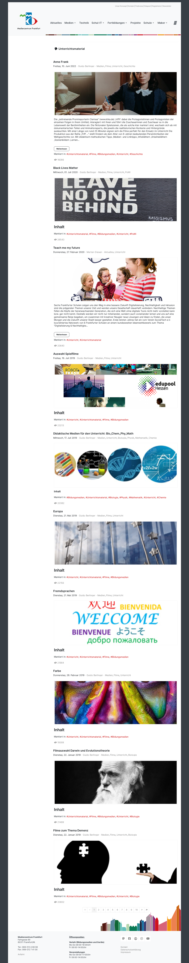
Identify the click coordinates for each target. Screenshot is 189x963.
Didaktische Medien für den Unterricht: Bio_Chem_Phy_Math (93, 433)
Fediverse (139, 6)
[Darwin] (115, 782)
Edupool (147, 6)
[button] (70, 23)
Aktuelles (109, 252)
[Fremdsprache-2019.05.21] (115, 623)
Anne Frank (60, 61)
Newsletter (167, 6)
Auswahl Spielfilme (66, 353)
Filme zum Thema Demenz (70, 830)
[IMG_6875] (115, 199)
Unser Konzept (121, 6)
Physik (130, 438)
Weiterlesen (61, 149)
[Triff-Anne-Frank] (115, 93)
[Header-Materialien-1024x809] (115, 279)
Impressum (126, 952)
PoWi (127, 172)
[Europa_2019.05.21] (115, 543)
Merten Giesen (94, 252)
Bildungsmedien (107, 154)
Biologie (122, 438)
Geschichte (129, 66)
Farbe (57, 671)
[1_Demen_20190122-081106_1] (115, 862)
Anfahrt (21, 954)
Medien (100, 66)
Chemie (153, 438)
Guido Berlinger (86, 66)
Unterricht (117, 66)
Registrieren (156, 6)
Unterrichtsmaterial (78, 154)
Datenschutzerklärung (131, 949)
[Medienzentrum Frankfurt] (28, 21)
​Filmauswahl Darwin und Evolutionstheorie (81, 750)
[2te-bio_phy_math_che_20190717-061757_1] (115, 465)
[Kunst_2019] (115, 702)
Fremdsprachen (64, 591)
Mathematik (141, 438)
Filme (108, 66)
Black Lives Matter (65, 168)
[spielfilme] (115, 385)
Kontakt (131, 6)
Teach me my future (66, 247)
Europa (58, 511)
